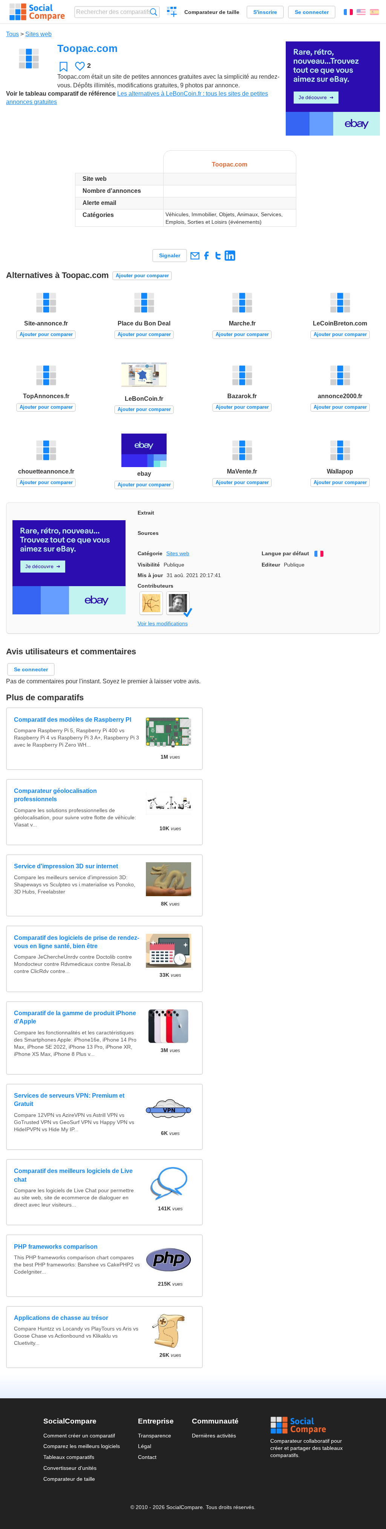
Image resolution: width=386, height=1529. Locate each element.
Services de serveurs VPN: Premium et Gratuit (69, 1099)
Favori (63, 66)
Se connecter (312, 12)
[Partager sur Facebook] (206, 256)
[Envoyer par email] (195, 256)
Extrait (146, 513)
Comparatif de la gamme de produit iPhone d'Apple (75, 1017)
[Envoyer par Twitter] (218, 256)
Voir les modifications (163, 623)
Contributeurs (155, 586)
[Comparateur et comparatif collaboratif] (37, 12)
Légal (144, 1446)
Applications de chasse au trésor (61, 1318)
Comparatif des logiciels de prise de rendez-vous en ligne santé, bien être (76, 942)
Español (374, 12)
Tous (12, 34)
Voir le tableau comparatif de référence (61, 93)
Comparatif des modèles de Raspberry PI (72, 719)
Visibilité (149, 565)
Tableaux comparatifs (68, 1457)
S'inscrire (265, 12)
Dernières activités (214, 1436)
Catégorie (150, 553)
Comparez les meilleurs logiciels (81, 1446)
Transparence (154, 1436)
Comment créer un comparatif (79, 1436)
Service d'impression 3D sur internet (66, 866)
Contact (147, 1457)
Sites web (38, 34)
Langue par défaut (285, 553)
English (361, 12)
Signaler (169, 255)
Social (306, 1425)
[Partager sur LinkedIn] (230, 256)
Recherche (153, 11)
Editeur (271, 565)
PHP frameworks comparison (56, 1246)
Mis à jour (150, 575)
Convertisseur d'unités (69, 1468)
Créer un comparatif (172, 13)
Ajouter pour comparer (142, 275)
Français (348, 12)
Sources (148, 533)
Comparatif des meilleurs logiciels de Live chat (73, 1175)
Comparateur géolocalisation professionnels (55, 795)
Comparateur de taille (211, 12)
